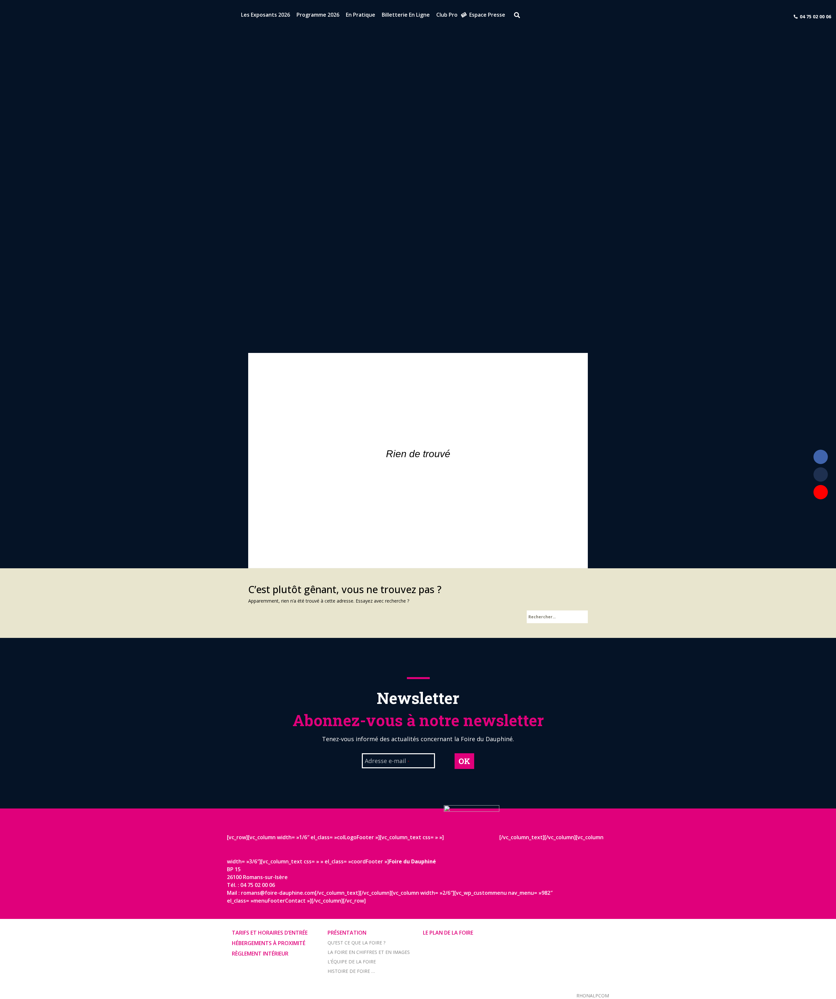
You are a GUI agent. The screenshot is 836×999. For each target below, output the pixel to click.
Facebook (820, 457)
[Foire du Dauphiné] (16, 16)
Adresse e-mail (387, 761)
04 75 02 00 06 (815, 16)
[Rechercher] (514, 16)
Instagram (820, 510)
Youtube (820, 492)
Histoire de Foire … (351, 971)
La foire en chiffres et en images (369, 952)
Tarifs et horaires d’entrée (270, 932)
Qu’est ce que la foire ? (356, 943)
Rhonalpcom (592, 995)
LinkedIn (820, 474)
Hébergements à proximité (268, 943)
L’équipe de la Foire (352, 961)
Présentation (347, 932)
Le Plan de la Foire (448, 932)
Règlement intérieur (260, 953)
